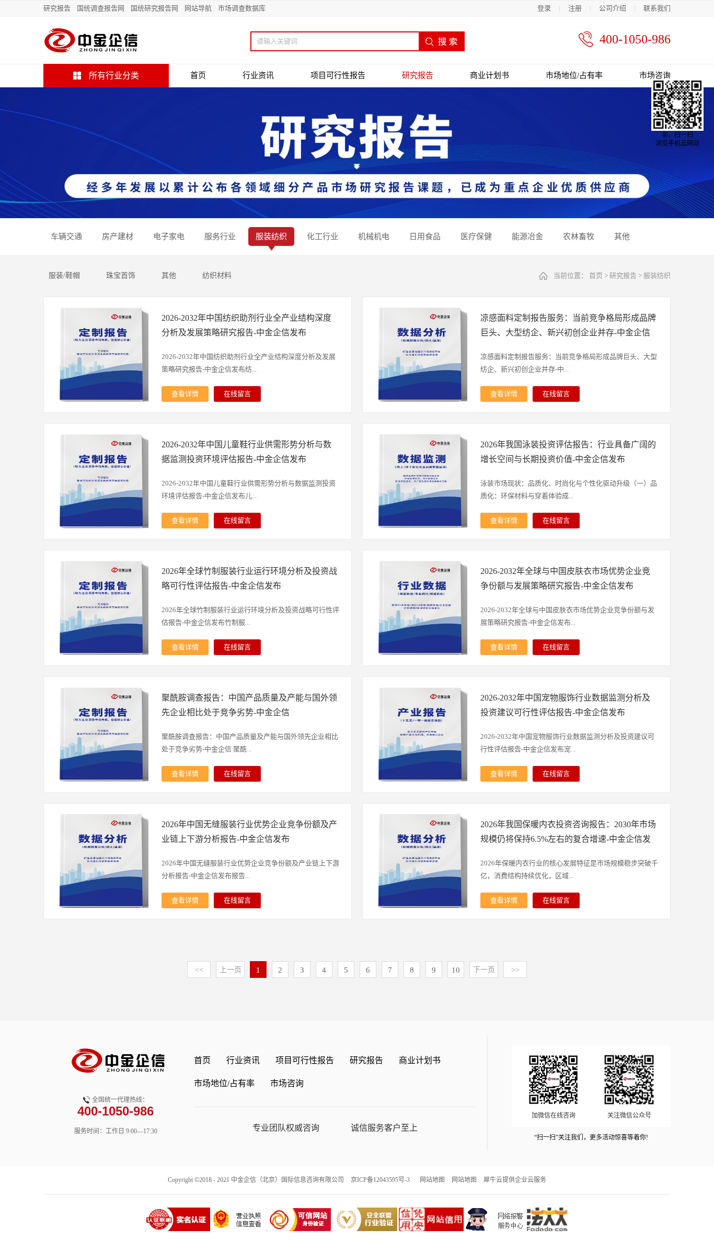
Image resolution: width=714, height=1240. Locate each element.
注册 (575, 8)
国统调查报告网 (100, 8)
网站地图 (431, 1179)
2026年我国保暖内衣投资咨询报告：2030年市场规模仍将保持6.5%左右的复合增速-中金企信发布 (568, 839)
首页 (198, 75)
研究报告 (57, 8)
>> (515, 970)
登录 (544, 8)
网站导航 (198, 8)
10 (456, 970)
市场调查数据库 (242, 8)
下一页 (484, 970)
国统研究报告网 (154, 8)
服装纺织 (657, 275)
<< (199, 970)
